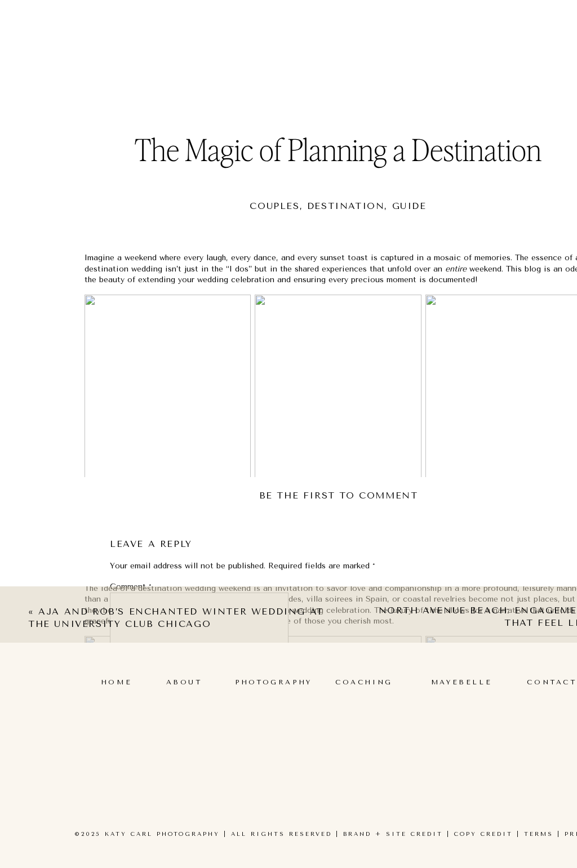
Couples (274, 206)
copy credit (483, 834)
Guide (409, 206)
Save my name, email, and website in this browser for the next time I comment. (260, 811)
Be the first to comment (338, 495)
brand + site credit (393, 834)
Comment (131, 586)
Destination (346, 206)
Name (124, 700)
